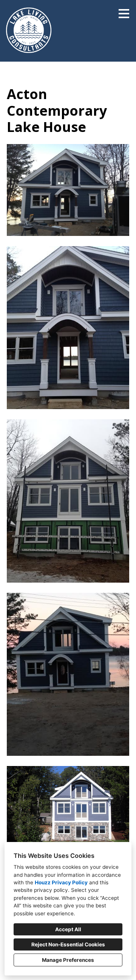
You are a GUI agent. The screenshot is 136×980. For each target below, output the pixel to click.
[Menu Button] (123, 13)
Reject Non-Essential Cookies (68, 944)
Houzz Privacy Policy (61, 882)
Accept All (68, 929)
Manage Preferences (68, 960)
